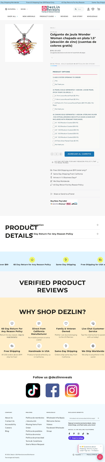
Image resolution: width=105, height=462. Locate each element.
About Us (9, 418)
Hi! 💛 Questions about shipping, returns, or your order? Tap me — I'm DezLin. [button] (89, 448)
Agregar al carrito (79, 154)
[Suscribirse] (99, 418)
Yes (56, 81)
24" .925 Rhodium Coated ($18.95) (67, 137)
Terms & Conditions (34, 441)
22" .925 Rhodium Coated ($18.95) (67, 133)
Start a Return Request (35, 444)
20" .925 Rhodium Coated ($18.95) (67, 130)
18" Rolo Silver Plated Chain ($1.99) (66, 141)
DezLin (13, 454)
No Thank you (59, 84)
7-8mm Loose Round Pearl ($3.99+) (67, 99)
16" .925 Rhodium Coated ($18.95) (66, 122)
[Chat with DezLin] (100, 457)
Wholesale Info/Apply (56, 418)
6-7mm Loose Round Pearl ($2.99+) (67, 95)
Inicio (52, 27)
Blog (7, 431)
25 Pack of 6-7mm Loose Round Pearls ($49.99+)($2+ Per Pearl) (73, 104)
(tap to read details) (15, 336)
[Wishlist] (93, 9)
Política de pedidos (34, 431)
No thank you (59, 109)
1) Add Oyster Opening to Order (67, 77)
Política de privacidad (35, 438)
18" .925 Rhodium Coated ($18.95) (66, 126)
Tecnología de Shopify (12, 457)
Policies (29, 412)
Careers (8, 428)
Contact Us (9, 421)
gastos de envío (58, 52)
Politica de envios (33, 434)
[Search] (76, 9)
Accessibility (10, 424)
